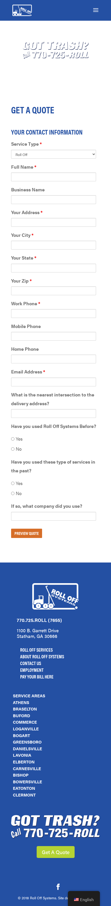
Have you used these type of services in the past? (53, 466)
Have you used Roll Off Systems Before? (53, 426)
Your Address (27, 212)
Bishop (20, 775)
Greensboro (27, 742)
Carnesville (27, 768)
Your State (23, 257)
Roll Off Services (36, 649)
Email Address (28, 371)
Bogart (21, 735)
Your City (22, 235)
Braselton (25, 709)
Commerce (25, 722)
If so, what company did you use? (46, 506)
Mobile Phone (26, 326)
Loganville (26, 729)
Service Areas (29, 696)
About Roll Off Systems (42, 656)
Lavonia (22, 755)
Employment (32, 670)
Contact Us (30, 663)
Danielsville (27, 749)
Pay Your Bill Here (36, 676)
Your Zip (21, 280)
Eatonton (24, 788)
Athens (21, 702)
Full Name (23, 166)
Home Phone (25, 349)
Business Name (28, 189)
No (18, 449)
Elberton (24, 762)
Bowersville (27, 782)
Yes (18, 438)
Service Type (26, 143)
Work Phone (25, 303)
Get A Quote (55, 852)
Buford (21, 715)
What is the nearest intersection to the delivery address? (52, 399)
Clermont (24, 795)
